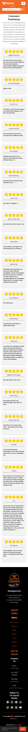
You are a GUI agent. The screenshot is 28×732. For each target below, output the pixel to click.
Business (14, 642)
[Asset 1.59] (8, 2)
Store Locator (14, 622)
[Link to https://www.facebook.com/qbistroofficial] (8, 702)
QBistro (14, 718)
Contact (14, 646)
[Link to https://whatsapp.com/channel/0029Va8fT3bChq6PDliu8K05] (20, 702)
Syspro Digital (17, 725)
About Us (14, 626)
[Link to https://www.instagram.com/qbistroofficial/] (12, 702)
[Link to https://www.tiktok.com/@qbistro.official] (8, 707)
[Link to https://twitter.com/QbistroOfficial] (12, 707)
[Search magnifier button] (24, 9)
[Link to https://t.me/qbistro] (16, 702)
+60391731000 (14, 668)
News (14, 638)
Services (14, 634)
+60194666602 (14, 681)
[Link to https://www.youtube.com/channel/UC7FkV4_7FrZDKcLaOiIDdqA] (20, 707)
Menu (14, 630)
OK (23, 729)
